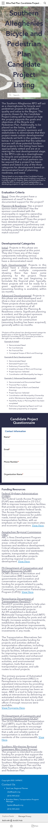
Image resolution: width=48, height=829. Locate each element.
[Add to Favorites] (11, 825)
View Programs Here (13, 707)
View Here (38, 525)
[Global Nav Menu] (3, 3)
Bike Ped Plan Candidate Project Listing (26, 3)
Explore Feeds (8, 816)
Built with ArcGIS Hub (12, 820)
